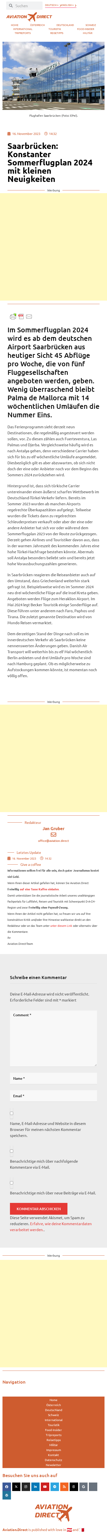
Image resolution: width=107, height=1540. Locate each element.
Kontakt (53, 1455)
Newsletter (53, 1465)
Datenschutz (53, 1460)
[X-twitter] (16, 1487)
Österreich (37, 25)
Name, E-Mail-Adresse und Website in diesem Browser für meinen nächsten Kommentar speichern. (48, 1129)
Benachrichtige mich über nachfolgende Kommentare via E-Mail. (44, 1164)
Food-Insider (85, 29)
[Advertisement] (53, 247)
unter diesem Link (61, 926)
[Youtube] (45, 1487)
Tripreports (23, 33)
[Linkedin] (35, 1487)
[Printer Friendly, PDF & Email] (21, 316)
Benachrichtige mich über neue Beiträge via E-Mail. (53, 1192)
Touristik (55, 29)
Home (14, 25)
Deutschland (65, 25)
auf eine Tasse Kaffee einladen (39, 889)
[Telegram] (55, 1487)
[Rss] (64, 1487)
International (22, 29)
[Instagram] (26, 1487)
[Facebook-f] (6, 1487)
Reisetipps (56, 33)
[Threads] (74, 1487)
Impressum (53, 1450)
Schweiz (91, 25)
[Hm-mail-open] (93, 1487)
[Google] (83, 1487)
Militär (87, 33)
